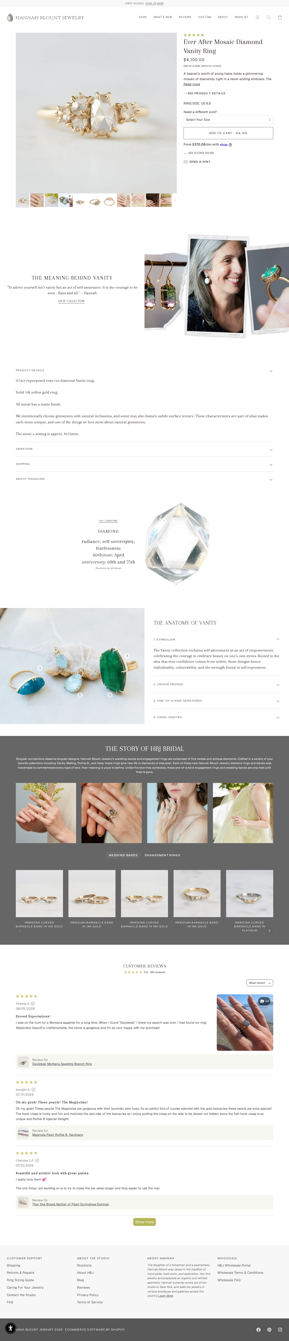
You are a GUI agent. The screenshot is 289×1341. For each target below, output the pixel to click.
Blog (80, 1280)
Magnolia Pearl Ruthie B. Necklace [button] (57, 1135)
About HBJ (85, 1272)
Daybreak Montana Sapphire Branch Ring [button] (62, 1064)
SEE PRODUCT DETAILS (206, 93)
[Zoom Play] (96, 113)
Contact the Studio (21, 1295)
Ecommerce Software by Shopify (95, 1329)
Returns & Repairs (20, 1272)
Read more (192, 84)
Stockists (84, 1265)
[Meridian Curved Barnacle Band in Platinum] (249, 893)
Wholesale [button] (227, 1258)
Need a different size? (200, 112)
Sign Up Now (154, 3)
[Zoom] (24, 185)
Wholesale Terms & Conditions (240, 1272)
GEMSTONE (24, 449)
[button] (142, 17)
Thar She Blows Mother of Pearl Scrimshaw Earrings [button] (70, 1204)
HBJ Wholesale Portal (234, 1265)
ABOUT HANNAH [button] (160, 1258)
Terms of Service (90, 1302)
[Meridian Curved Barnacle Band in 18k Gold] (144, 893)
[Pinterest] (269, 1330)
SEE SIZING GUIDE (201, 153)
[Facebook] (258, 1330)
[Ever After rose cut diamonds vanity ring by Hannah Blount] (243, 813)
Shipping (23, 464)
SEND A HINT (200, 162)
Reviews (83, 1287)
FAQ (10, 1302)
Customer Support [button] (24, 1258)
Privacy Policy (88, 1295)
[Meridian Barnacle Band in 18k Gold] (197, 893)
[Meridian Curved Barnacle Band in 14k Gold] (39, 893)
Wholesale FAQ (229, 1280)
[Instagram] (280, 1330)
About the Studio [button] (93, 1258)
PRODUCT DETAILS (30, 370)
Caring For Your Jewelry (25, 1287)
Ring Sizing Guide (20, 1280)
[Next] (269, 931)
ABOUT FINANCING (30, 479)
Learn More (165, 1296)
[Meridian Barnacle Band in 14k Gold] (92, 893)
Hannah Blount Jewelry (32, 1329)
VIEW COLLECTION (71, 301)
